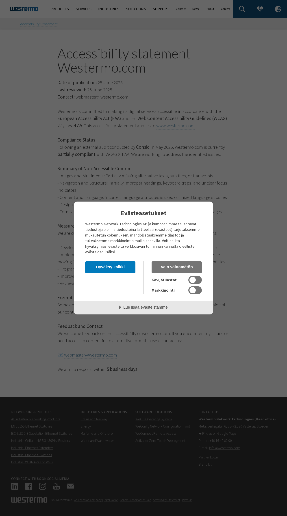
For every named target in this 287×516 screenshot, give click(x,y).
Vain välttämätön (177, 267)
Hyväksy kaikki (110, 267)
